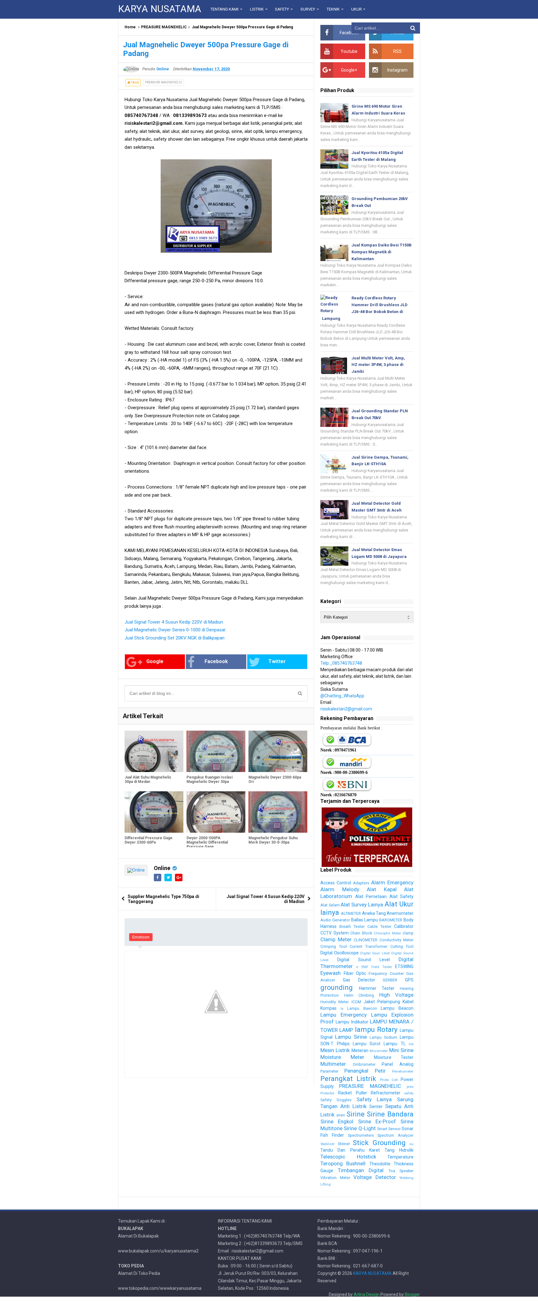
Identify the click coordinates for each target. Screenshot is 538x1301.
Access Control (335, 882)
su (411, 1144)
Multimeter (333, 1064)
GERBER (390, 980)
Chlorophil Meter (387, 933)
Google (154, 661)
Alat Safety (401, 896)
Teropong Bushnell (343, 1163)
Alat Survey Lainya (362, 904)
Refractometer (385, 1092)
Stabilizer (327, 1144)
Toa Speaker (401, 1170)
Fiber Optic (355, 973)
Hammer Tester (376, 988)
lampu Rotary (376, 1029)
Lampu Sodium (384, 1037)
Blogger (412, 1294)
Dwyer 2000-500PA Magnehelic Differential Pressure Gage (207, 842)
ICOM (356, 1001)
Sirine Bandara (390, 1114)
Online (162, 868)
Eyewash (330, 973)
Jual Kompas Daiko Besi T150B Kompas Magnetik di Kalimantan (382, 252)
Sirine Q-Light (359, 1128)
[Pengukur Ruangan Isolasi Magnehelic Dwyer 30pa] (215, 751)
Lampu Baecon (362, 1008)
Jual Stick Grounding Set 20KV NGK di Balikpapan (174, 638)
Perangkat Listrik (348, 1078)
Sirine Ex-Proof (377, 1121)
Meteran (360, 1050)
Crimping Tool (333, 946)
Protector (327, 1093)
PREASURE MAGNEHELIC (164, 27)
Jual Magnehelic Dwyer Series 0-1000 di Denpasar (175, 630)
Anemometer (400, 913)
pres (410, 1087)
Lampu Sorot (366, 1043)
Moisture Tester (393, 1057)
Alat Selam (329, 905)
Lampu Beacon (397, 1008)
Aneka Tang (374, 913)
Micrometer (379, 1051)
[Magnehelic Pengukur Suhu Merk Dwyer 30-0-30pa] (277, 811)
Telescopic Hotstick (348, 1157)
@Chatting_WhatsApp (342, 695)
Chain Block (361, 933)
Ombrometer (364, 1064)
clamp (408, 933)
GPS (409, 979)
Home (130, 27)
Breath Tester (352, 926)
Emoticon (140, 937)
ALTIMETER (351, 913)
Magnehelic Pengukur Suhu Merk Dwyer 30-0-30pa (273, 840)
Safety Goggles (336, 1099)
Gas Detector (359, 979)
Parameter (329, 1071)
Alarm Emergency (392, 882)
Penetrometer (402, 1071)
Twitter (277, 661)
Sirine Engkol (336, 1121)
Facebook (216, 661)
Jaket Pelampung (382, 1001)
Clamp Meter (335, 939)
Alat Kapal (381, 889)
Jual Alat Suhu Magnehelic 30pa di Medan (148, 779)
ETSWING (404, 966)
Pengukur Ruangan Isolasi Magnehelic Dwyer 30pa (209, 779)
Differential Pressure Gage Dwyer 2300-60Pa (148, 840)
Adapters (361, 883)
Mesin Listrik (335, 1050)
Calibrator (403, 926)
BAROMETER (390, 920)
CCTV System (334, 932)
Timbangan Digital (361, 1170)
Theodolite (379, 1163)
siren (340, 1115)
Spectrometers (361, 1135)
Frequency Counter (386, 973)
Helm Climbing (359, 995)
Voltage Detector (374, 1177)
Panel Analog (397, 1064)
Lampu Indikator (352, 1021)
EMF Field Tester (376, 967)
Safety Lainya (374, 1099)
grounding (336, 987)
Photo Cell (389, 1080)
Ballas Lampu (364, 919)
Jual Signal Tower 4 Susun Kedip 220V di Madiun (174, 622)
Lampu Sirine (351, 1037)
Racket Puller (352, 1092)
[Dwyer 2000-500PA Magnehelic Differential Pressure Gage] (215, 811)
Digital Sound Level (363, 959)
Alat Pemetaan (371, 896)
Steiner (344, 1143)
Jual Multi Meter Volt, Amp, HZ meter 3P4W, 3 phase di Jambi (378, 365)
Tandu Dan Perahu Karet (350, 1150)
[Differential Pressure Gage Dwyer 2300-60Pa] (154, 811)
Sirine (356, 1114)
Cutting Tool (401, 946)
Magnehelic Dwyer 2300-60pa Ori (274, 779)
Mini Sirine (401, 1050)
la (342, 1009)
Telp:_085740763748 (341, 663)
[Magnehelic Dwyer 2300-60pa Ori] (277, 751)
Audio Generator (335, 920)
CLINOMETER (365, 940)
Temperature (400, 1156)
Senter (376, 1106)
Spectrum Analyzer (395, 1135)
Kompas (328, 1008)
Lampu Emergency (343, 1015)
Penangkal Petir (364, 1071)
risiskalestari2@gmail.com (346, 708)
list (411, 1044)
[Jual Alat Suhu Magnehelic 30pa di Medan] (154, 751)
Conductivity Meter (396, 940)
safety (408, 1093)
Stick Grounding (379, 1143)
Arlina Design (367, 1294)
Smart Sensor (389, 1128)
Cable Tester (379, 926)
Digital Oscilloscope (339, 952)
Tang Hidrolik (399, 1150)
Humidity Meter (334, 1001)
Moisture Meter (342, 1057)
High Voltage (396, 995)
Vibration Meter (335, 1177)
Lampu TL (394, 1043)
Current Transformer (368, 946)
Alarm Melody (339, 889)
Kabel (408, 1001)
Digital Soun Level (375, 953)
